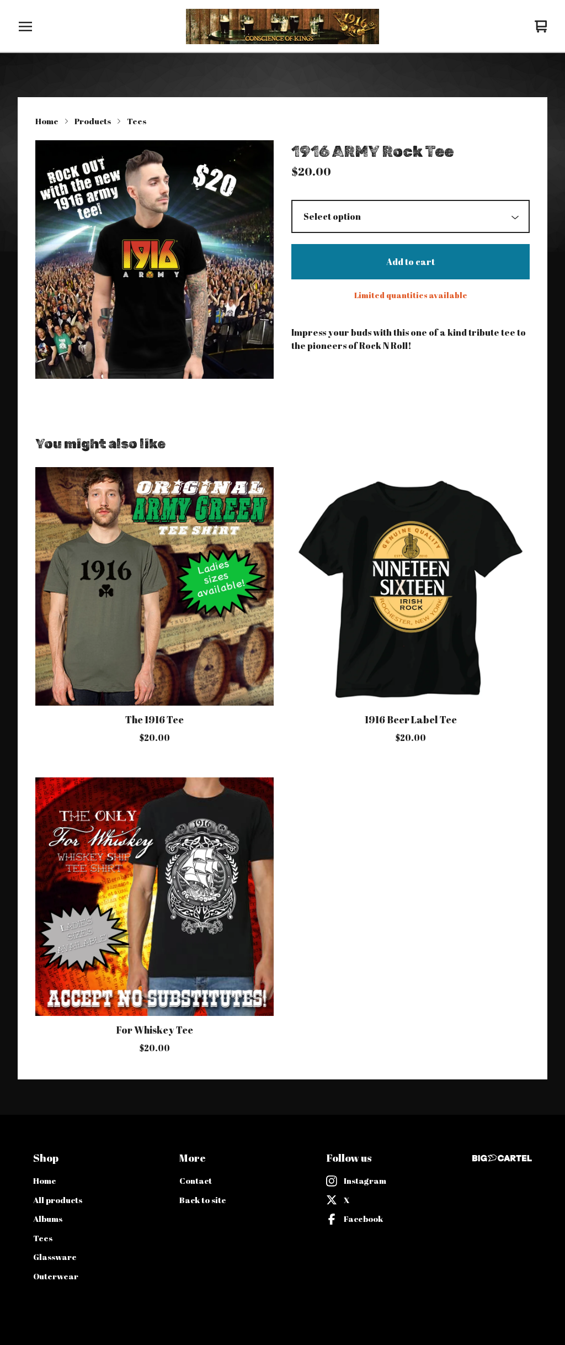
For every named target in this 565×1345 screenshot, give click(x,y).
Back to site (202, 1199)
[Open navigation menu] (25, 26)
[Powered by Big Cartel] (502, 1158)
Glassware (55, 1256)
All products (57, 1199)
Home (46, 120)
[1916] (282, 26)
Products (92, 120)
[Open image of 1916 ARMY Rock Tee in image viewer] (154, 259)
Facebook (363, 1218)
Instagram (365, 1180)
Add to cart (410, 262)
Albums (47, 1218)
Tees (136, 120)
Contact (195, 1180)
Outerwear (55, 1276)
